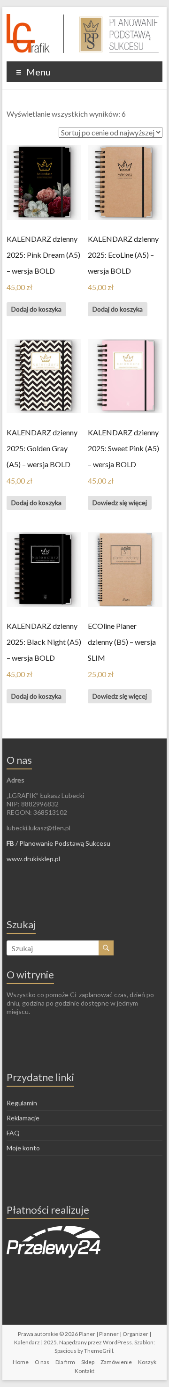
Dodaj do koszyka (36, 309)
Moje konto (23, 1148)
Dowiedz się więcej (119, 503)
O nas (42, 1361)
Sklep (87, 1361)
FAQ (13, 1133)
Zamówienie (116, 1361)
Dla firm (65, 1361)
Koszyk (147, 1361)
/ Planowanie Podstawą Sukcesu (58, 843)
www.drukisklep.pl (33, 859)
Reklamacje (23, 1118)
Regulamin (22, 1103)
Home (21, 1361)
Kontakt (84, 1370)
